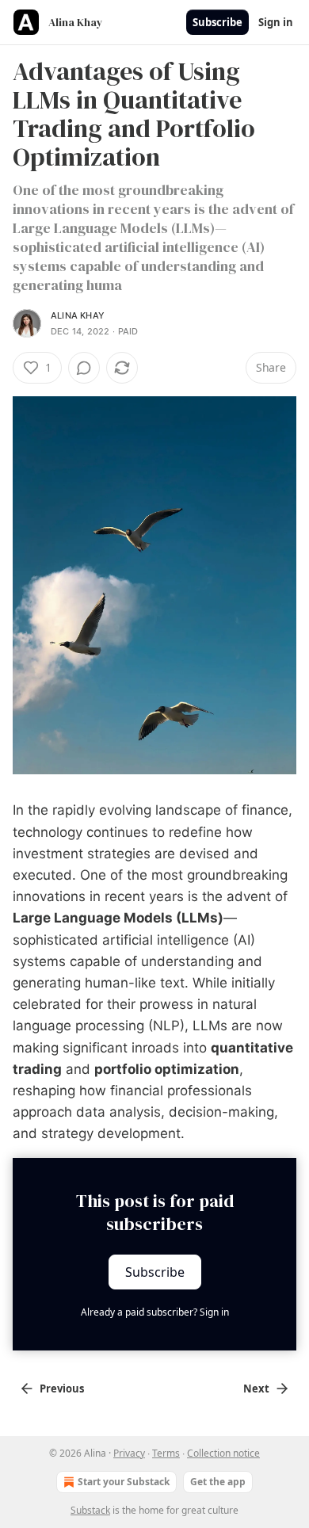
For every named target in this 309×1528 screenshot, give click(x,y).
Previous (62, 1388)
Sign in (275, 22)
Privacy (129, 1453)
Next (256, 1388)
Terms (166, 1453)
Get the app (218, 1481)
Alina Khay (78, 315)
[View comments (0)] (84, 368)
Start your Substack (124, 1481)
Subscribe (217, 22)
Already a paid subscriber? (155, 1312)
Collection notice (223, 1453)
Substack (90, 1510)
